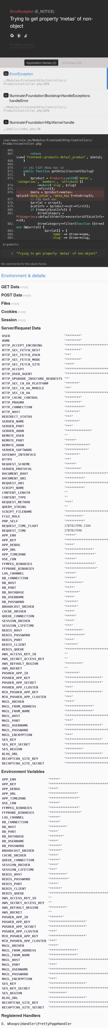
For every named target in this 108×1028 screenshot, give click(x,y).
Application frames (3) (41, 62)
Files (5, 303)
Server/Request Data (21, 328)
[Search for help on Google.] (12, 35)
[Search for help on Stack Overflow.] (26, 35)
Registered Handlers (20, 1015)
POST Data (11, 295)
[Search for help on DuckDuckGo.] (19, 35)
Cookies (9, 311)
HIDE (29, 46)
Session (9, 319)
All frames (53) (72, 62)
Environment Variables (22, 771)
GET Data (10, 287)
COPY (16, 46)
